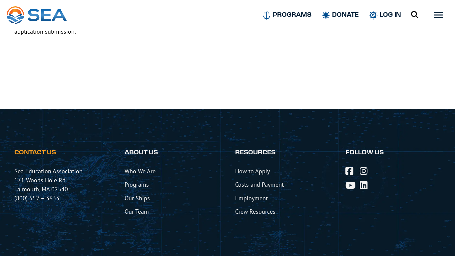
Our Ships (137, 198)
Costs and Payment (259, 184)
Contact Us (35, 153)
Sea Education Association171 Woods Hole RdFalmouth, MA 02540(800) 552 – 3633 (48, 184)
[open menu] (438, 15)
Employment (251, 198)
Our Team (137, 211)
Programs (137, 184)
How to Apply (252, 171)
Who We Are (140, 171)
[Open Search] (415, 15)
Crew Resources (255, 211)
